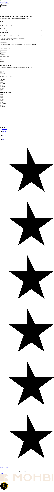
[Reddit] (27, 144)
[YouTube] (27, 145)
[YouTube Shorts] (27, 146)
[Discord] (27, 143)
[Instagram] (27, 147)
